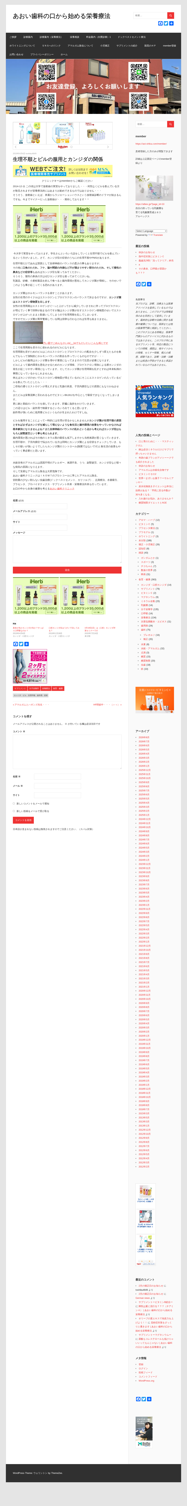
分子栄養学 (34, 688)
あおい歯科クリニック (62, 488)
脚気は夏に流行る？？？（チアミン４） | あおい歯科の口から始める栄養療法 (154, 1310)
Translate (158, 235)
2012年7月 (144, 1146)
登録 (141, 1364)
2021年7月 (144, 962)
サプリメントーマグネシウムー (155, 1335)
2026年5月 (144, 749)
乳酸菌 (144, 605)
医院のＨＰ (150, 45)
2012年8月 (144, 1142)
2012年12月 (145, 1130)
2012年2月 (144, 1166)
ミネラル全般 (148, 601)
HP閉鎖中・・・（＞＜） (106, 704)
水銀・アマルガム (150, 648)
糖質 (143, 656)
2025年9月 (144, 782)
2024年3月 (144, 852)
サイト (16, 522)
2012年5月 (144, 1154)
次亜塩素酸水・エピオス (154, 621)
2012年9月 (144, 1138)
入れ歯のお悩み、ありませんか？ (156, 498)
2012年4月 (144, 1158)
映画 (143, 574)
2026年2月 (144, 762)
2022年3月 (144, 933)
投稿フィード (146, 1372)
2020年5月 (144, 1019)
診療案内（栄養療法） (51, 37)
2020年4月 (144, 1023)
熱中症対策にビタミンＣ (151, 256)
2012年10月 (145, 1134)
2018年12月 (145, 1089)
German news (143, 1298)
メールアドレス (24, 511)
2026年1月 (144, 766)
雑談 (141, 552)
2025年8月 (144, 786)
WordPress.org (146, 1380)
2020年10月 (145, 999)
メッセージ (19, 532)
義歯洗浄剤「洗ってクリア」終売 (156, 260)
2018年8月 (144, 1105)
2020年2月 (144, 1031)
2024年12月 (145, 819)
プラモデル (144, 532)
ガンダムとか (148, 558)
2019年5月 (144, 1068)
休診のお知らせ (147, 252)
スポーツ (145, 562)
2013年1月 (144, 1125)
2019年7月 (144, 1060)
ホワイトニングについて (22, 45)
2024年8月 (144, 835)
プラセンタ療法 (147, 528)
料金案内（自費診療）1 (98, 37)
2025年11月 (144, 774)
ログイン (143, 1368)
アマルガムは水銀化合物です (154, 470)
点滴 (143, 652)
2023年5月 (144, 892)
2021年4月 (144, 974)
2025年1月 (144, 815)
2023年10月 (145, 872)
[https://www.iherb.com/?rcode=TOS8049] (63, 176)
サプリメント (20, 688)
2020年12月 (145, 990)
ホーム (64, 54)
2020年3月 (144, 1027)
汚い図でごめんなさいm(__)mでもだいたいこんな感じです (75, 343)
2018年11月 (144, 1093)
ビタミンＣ (144, 524)
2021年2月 (144, 982)
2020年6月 (144, 1015)
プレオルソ (149, 635)
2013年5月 (144, 1117)
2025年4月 (144, 803)
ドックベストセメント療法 (132, 37)
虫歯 (143, 665)
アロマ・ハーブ (147, 520)
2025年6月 (144, 794)
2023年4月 (144, 896)
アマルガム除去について (80, 45)
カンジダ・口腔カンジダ (154, 585)
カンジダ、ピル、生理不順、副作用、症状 (31, 695)
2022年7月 (144, 921)
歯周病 (144, 625)
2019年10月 (145, 1048)
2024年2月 (144, 856)
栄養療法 (46, 688)
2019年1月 (144, 1085)
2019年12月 (145, 1040)
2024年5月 (144, 847)
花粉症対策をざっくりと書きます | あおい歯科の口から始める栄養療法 (154, 1326)
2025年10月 (145, 778)
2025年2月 (144, 811)
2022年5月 (144, 925)
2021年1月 (144, 986)
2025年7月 (144, 790)
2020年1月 (144, 1036)
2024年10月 (145, 827)
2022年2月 (144, 937)
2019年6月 (144, 1064)
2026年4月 (144, 753)
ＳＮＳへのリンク (51, 45)
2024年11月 (144, 823)
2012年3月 (144, 1162)
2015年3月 (144, 1113)
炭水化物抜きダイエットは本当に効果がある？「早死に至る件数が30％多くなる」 (155, 490)
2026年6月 (144, 745)
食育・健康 (58, 688)
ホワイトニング (147, 536)
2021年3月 (144, 978)
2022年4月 (144, 929)
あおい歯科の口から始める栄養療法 (61, 16)
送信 (67, 570)
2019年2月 (144, 1080)
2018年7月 (144, 1109)
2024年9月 (144, 831)
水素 (143, 644)
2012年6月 (144, 1150)
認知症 (142, 548)
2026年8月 (144, 737)
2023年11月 (144, 868)
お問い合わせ (16, 54)
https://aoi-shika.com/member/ (151, 143)
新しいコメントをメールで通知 (33, 803)
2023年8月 (144, 880)
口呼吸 (144, 613)
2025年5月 (144, 798)
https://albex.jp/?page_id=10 (150, 204)
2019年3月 (144, 1076)
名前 (18, 500)
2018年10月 (145, 1097)
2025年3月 (144, 807)
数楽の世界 (147, 570)
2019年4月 (144, 1072)
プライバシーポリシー (42, 54)
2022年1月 (144, 941)
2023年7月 (144, 884)
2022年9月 (144, 913)
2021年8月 (144, 958)
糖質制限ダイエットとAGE (153, 502)
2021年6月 (144, 966)
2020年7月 (144, 1011)
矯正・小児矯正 (147, 544)
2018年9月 (144, 1101)
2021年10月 (145, 950)
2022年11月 (144, 909)
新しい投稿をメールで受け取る (33, 811)
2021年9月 (144, 954)
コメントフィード (148, 1376)
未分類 (142, 540)
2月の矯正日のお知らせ (151, 1285)
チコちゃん (147, 566)
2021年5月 (144, 970)
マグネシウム (148, 597)
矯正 (145, 639)
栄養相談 (74, 37)
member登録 (169, 45)
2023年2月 (144, 901)
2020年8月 (144, 1007)
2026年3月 (144, 758)
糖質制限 (145, 660)
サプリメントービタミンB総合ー (156, 1302)
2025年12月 (145, 770)
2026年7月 (144, 741)
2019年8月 (144, 1056)
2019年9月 (144, 1052)
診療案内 (28, 37)
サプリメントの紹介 (126, 45)
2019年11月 (144, 1044)
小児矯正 (105, 45)
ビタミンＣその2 (147, 474)
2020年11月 (144, 995)
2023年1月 (144, 905)
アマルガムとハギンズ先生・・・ (31, 704)
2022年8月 (144, 917)
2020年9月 (144, 1003)
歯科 (143, 630)
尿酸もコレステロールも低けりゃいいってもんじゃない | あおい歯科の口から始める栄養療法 (154, 1343)
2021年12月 (145, 946)
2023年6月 (144, 888)
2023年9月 (144, 876)
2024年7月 (144, 839)
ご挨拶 (12, 37)
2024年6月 (144, 843)
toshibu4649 (31, 153)
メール (18, 786)
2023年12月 (145, 864)
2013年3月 (144, 1121)
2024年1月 (144, 860)
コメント (19, 731)
